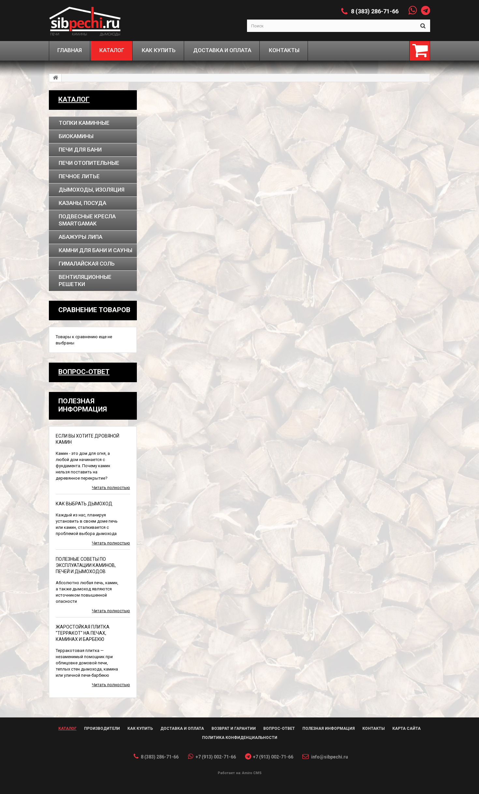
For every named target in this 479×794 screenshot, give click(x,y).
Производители (102, 728)
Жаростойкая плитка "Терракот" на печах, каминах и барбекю (82, 633)
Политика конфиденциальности (239, 737)
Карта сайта (406, 728)
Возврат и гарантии (233, 728)
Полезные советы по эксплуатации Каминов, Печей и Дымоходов (86, 565)
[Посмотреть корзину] (419, 51)
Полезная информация (328, 728)
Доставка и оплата (182, 728)
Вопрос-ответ (83, 372)
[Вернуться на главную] (55, 78)
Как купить (140, 728)
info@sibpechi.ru (329, 756)
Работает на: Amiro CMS (240, 773)
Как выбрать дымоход (84, 503)
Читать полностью (111, 487)
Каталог (74, 99)
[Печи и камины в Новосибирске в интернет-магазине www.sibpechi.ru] (96, 20)
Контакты (373, 728)
